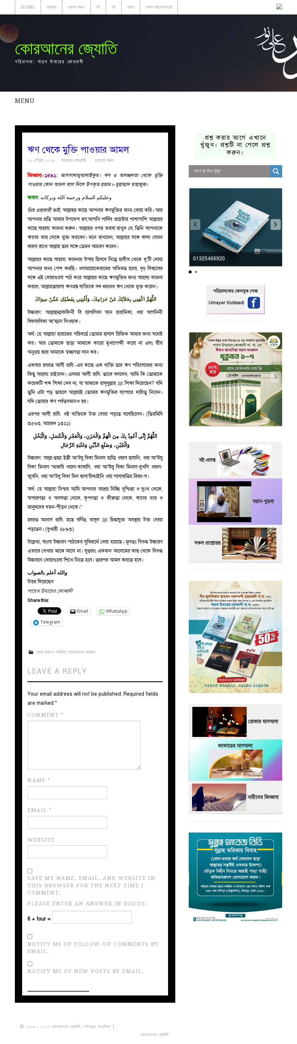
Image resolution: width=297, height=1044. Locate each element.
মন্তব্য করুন (104, 160)
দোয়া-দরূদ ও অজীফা (51, 652)
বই (98, 7)
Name (39, 780)
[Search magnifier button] (276, 171)
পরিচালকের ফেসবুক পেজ (235, 291)
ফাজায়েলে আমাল (82, 652)
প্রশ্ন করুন (76, 7)
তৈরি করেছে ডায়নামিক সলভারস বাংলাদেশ (202, 1034)
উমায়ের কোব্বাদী (73, 160)
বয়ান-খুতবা (263, 501)
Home (28, 7)
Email (40, 810)
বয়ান (130, 7)
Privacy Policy (257, 1034)
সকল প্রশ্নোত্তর (159, 7)
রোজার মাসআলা (263, 721)
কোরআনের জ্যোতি (66, 48)
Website (41, 840)
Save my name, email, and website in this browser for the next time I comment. (91, 885)
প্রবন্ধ (51, 7)
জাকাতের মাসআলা (235, 746)
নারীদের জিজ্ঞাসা (263, 797)
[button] (276, 224)
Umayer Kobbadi (227, 303)
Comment (46, 715)
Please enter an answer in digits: (87, 903)
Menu (24, 100)
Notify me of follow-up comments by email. (93, 947)
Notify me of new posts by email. (86, 971)
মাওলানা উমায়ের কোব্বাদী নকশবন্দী (144, 1026)
